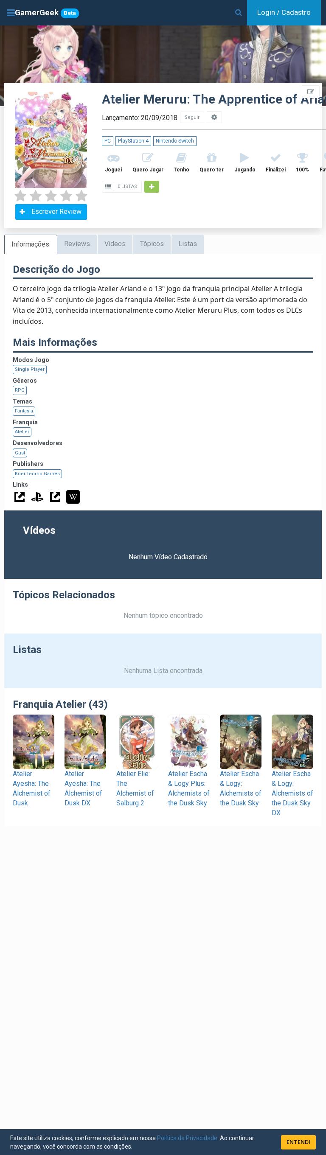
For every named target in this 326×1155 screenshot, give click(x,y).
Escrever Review (56, 211)
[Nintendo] (55, 497)
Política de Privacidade (187, 1138)
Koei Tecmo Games (37, 474)
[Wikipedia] (73, 497)
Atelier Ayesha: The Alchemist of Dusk (32, 788)
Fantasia (24, 411)
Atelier (22, 432)
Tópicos (152, 244)
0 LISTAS (126, 186)
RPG (20, 390)
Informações (30, 244)
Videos (115, 244)
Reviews (77, 244)
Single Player (30, 369)
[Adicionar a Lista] (151, 187)
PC (107, 141)
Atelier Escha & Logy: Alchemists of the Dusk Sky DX (292, 793)
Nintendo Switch (175, 141)
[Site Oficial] (19, 497)
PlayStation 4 (133, 141)
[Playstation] (37, 497)
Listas (187, 244)
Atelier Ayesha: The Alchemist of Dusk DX (83, 788)
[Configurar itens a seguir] (214, 117)
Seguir (192, 117)
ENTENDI (298, 1142)
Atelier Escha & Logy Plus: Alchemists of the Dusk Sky (189, 788)
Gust (20, 453)
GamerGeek (45, 12)
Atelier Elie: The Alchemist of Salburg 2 (135, 788)
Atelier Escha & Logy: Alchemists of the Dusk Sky (240, 788)
